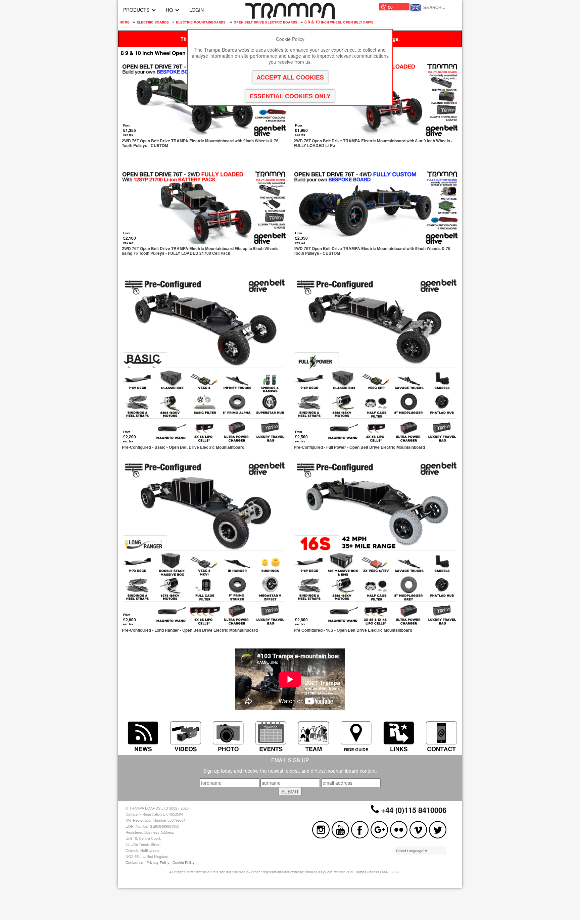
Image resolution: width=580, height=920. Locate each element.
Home (124, 22)
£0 (390, 7)
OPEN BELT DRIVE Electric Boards (265, 22)
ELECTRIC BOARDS (153, 22)
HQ (169, 9)
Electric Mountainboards (201, 22)
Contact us (134, 862)
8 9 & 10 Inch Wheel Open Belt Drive (339, 22)
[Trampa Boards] (290, 17)
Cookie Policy (184, 862)
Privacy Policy (158, 862)
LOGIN (196, 9)
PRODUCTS (136, 9)
